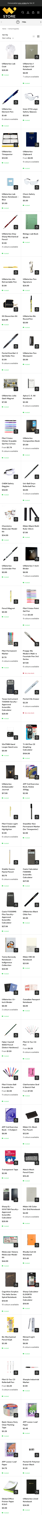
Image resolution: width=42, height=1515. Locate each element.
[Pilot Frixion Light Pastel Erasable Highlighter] (10, 811)
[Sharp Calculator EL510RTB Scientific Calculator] (31, 1279)
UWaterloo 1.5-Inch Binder (8, 1000)
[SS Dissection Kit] (10, 304)
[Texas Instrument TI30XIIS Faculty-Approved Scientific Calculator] (10, 686)
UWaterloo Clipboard (28, 153)
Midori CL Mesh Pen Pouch (30, 1128)
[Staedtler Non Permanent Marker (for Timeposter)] (31, 811)
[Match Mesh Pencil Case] (31, 1157)
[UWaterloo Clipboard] (31, 139)
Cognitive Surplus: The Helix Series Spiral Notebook (10, 1294)
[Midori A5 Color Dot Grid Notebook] (31, 1194)
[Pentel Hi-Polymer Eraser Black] (31, 1449)
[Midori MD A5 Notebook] (31, 944)
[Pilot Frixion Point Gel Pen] (31, 596)
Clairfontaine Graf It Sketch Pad (31, 1086)
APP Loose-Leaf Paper (30, 1423)
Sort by (5, 35)
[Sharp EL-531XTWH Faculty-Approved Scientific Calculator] (10, 1194)
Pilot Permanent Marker (9, 652)
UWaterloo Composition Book (31, 439)
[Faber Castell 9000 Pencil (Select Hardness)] (10, 1029)
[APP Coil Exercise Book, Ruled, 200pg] (31, 771)
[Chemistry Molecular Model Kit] (10, 513)
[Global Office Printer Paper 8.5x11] (10, 1486)
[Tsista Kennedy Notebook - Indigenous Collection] (10, 944)
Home (4, 28)
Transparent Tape (10, 1169)
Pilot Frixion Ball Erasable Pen (9, 1086)
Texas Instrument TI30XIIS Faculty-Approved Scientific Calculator (10, 704)
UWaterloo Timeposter (7, 153)
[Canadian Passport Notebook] (31, 987)
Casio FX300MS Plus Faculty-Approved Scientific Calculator (9, 917)
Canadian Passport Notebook (31, 1000)
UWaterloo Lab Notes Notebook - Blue (10, 197)
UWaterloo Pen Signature (30, 280)
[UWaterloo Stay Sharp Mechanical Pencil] (10, 221)
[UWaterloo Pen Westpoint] (31, 341)
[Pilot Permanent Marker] (10, 638)
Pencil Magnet (8, 608)
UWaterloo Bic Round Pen (29, 317)
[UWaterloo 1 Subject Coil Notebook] (31, 51)
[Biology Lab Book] (31, 221)
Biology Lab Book (30, 234)
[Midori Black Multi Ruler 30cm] (31, 513)
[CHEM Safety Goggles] (10, 471)
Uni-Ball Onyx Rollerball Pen (29, 485)
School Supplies (13, 28)
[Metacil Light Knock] (31, 1324)
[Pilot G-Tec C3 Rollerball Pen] (10, 1367)
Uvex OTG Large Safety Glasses (30, 110)
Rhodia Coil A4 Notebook (29, 1253)
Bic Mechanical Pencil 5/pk (9, 1338)
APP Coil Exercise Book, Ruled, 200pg (31, 787)
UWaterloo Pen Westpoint (30, 354)
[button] (33, 12)
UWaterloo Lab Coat (8, 65)
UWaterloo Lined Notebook (30, 1500)
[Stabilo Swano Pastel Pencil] (10, 856)
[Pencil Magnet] (10, 596)
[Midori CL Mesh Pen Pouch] (31, 1114)
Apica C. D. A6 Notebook (29, 397)
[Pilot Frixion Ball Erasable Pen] (10, 1072)
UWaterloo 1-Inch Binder (31, 567)
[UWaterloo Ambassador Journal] (10, 771)
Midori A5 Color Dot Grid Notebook (31, 1208)
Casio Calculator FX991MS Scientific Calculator (30, 873)
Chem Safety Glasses (29, 195)
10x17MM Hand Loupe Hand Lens (10, 745)
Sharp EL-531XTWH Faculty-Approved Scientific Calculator (10, 1212)
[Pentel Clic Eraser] (31, 686)
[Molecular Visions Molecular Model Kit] (10, 1239)
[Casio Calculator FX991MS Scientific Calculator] (31, 856)
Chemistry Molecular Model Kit (9, 529)
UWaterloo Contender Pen (9, 567)
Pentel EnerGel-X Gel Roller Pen (10, 354)
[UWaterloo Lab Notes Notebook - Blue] (10, 181)
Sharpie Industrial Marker (31, 1380)
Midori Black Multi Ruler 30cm (31, 527)
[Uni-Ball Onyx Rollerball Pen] (31, 471)
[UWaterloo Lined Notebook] (31, 1486)
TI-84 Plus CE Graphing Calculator (29, 747)
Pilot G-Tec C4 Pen (29, 1043)
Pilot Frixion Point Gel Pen (31, 609)
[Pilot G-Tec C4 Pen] (31, 1029)
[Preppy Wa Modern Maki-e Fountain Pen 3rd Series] (31, 638)
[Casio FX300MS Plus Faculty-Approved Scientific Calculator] (10, 899)
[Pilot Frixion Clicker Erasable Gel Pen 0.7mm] (10, 426)
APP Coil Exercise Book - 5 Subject (10, 1128)
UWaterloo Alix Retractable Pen (9, 280)
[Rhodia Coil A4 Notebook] (31, 1239)
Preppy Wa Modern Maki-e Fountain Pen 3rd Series (30, 655)
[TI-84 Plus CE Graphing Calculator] (31, 732)
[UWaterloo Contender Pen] (10, 553)
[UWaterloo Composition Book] (31, 426)
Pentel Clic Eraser (31, 699)
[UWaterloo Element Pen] (10, 96)
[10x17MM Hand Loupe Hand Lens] (10, 732)
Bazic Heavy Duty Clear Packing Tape (10, 1425)
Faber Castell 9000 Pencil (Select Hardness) (10, 1045)
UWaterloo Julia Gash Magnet (9, 397)
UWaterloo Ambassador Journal (7, 787)
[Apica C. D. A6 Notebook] (31, 383)
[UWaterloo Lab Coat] (10, 51)
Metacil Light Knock (29, 1338)
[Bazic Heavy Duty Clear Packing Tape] (10, 1409)
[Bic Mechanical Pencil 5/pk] (10, 1324)
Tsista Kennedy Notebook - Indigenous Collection (9, 961)
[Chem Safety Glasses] (31, 181)
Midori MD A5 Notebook (29, 958)
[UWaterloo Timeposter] (10, 139)
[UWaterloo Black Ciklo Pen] (31, 899)
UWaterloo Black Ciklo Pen (30, 913)
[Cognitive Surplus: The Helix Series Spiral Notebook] (10, 1279)
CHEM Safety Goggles (8, 485)
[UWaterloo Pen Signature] (31, 267)
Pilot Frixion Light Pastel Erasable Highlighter (10, 827)
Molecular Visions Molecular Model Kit (10, 1255)
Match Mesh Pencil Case (28, 1171)
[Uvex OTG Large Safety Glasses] (31, 96)
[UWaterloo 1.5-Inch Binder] (10, 987)
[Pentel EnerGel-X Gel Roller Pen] (10, 341)
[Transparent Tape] (10, 1157)
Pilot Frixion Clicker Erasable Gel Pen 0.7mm (9, 441)
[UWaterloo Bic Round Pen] (31, 304)
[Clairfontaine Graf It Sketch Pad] (31, 1072)
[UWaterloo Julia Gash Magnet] (10, 383)
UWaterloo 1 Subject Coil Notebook (28, 67)
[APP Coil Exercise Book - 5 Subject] (10, 1114)
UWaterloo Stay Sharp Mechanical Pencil (10, 237)
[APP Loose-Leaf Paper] (31, 1409)
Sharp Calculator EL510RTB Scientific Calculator (30, 1295)
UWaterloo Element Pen (7, 110)
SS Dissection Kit (9, 316)
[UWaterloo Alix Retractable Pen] (10, 267)
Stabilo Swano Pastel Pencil (8, 870)
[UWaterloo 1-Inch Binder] (31, 553)
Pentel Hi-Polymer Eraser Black (31, 1463)
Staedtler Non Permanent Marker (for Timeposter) (31, 827)
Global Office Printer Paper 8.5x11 (8, 1502)
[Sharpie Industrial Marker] (31, 1367)
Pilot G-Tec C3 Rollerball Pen (8, 1380)
